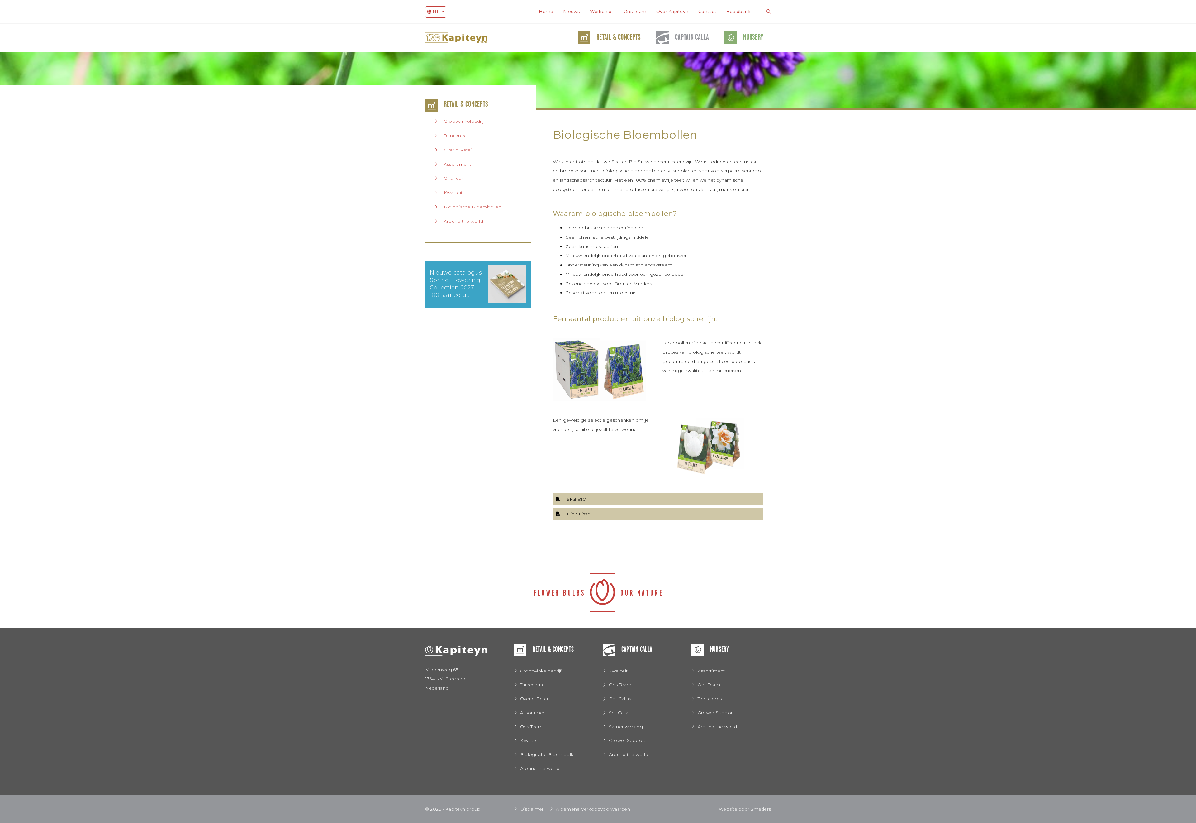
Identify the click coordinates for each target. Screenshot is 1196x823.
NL (436, 12)
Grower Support (627, 740)
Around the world (463, 221)
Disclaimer (531, 809)
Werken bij (602, 11)
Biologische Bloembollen (472, 207)
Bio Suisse (578, 514)
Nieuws (571, 11)
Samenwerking (626, 727)
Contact (707, 11)
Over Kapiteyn (672, 11)
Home (546, 11)
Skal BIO (576, 499)
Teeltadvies (710, 698)
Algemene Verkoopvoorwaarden (593, 809)
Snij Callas (620, 712)
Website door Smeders (745, 809)
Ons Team (635, 11)
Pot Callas (620, 698)
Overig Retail (458, 150)
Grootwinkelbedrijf (464, 121)
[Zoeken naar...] (768, 11)
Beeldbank (738, 11)
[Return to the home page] (456, 654)
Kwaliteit (453, 192)
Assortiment (457, 164)
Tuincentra (455, 135)
